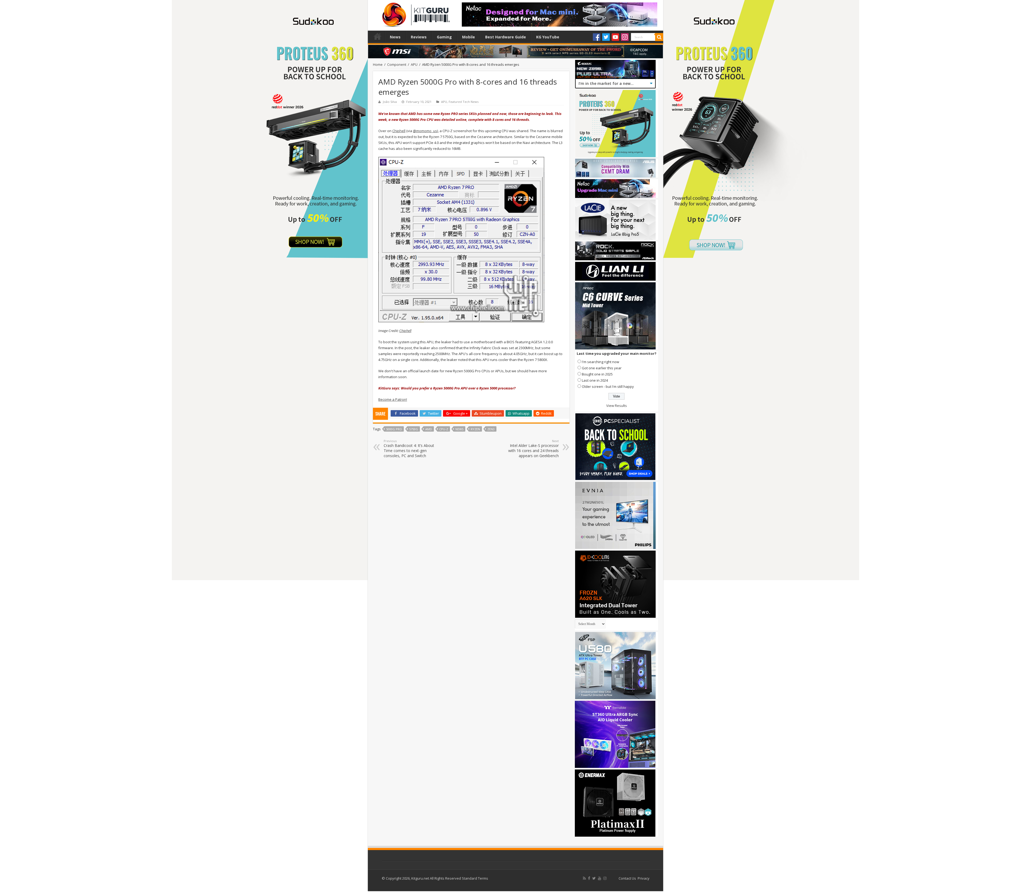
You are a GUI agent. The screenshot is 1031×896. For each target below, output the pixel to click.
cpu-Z (443, 429)
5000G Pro (394, 429)
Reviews (419, 36)
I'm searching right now (600, 361)
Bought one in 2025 (597, 374)
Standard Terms (475, 878)
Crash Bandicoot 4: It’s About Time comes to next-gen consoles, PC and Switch (409, 448)
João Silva (390, 102)
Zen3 (491, 429)
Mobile (468, 36)
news (459, 429)
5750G (413, 429)
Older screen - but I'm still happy (608, 386)
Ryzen (475, 429)
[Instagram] (625, 37)
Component (396, 64)
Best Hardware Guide (505, 36)
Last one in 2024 (595, 380)
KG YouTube (547, 36)
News (395, 36)
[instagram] (605, 878)
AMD (428, 429)
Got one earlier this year (602, 368)
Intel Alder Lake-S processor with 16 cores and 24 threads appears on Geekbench (533, 448)
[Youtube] (615, 37)
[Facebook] (596, 37)
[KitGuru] (415, 13)
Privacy (643, 878)
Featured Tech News (463, 102)
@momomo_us (425, 130)
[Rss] (584, 878)
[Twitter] (606, 37)
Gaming (444, 36)
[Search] (659, 37)
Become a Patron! (392, 399)
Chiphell (398, 130)
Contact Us (627, 878)
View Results (616, 405)
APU (414, 64)
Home (377, 36)
